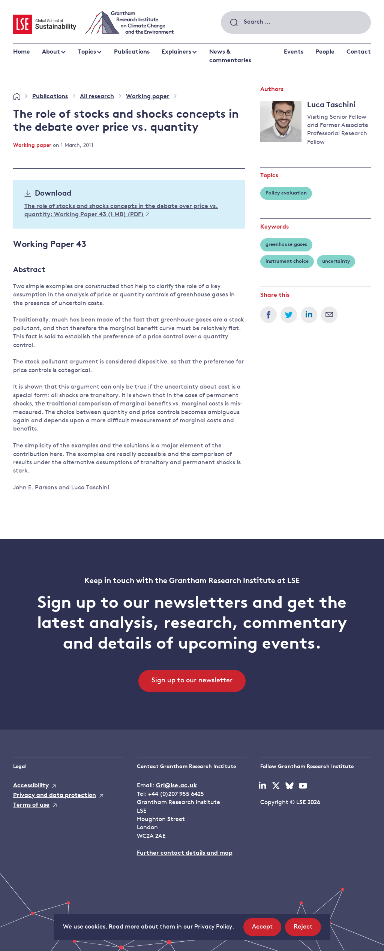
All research (97, 97)
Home (21, 52)
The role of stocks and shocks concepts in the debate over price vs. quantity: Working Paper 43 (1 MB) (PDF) (121, 210)
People (324, 52)
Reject (307, 929)
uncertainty (336, 261)
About (51, 52)
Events (293, 52)
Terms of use (31, 805)
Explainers (176, 52)
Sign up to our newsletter (192, 680)
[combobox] (296, 22)
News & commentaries (230, 56)
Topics (87, 52)
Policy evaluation (286, 193)
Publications (132, 52)
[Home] (16, 97)
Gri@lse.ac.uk (176, 786)
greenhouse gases (286, 244)
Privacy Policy (213, 927)
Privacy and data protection (54, 795)
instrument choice (287, 261)
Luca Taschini (331, 105)
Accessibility (31, 786)
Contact (358, 52)
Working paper (148, 97)
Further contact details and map (184, 853)
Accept (266, 929)
